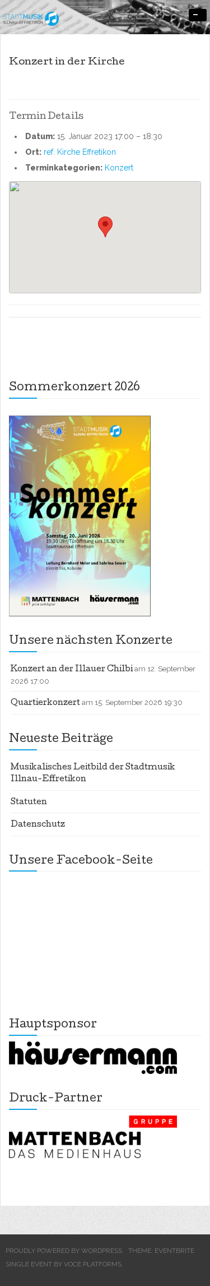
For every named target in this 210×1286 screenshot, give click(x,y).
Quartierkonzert (45, 703)
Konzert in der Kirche (67, 62)
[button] (105, 227)
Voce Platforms (93, 1264)
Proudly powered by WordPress (64, 1251)
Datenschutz (38, 825)
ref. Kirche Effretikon (80, 152)
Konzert (119, 167)
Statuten (29, 802)
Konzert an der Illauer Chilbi (72, 670)
